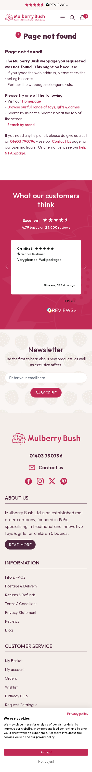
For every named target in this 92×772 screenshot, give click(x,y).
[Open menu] (62, 18)
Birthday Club (16, 695)
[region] (46, 267)
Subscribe (46, 392)
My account (15, 669)
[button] (7, 267)
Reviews (12, 621)
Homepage (31, 101)
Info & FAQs (15, 577)
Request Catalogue (21, 704)
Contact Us (61, 141)
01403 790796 (22, 141)
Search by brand (21, 124)
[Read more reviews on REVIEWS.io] (62, 311)
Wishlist (11, 687)
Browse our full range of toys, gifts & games (43, 107)
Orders (11, 678)
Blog (9, 630)
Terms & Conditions (21, 603)
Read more (20, 544)
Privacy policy (77, 714)
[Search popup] (72, 18)
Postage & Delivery (21, 586)
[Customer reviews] (46, 5)
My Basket (14, 660)
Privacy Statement (20, 612)
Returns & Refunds (20, 594)
